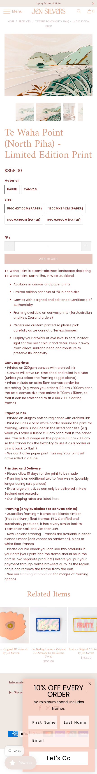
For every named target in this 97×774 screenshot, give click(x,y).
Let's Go (59, 758)
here (55, 498)
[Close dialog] (89, 683)
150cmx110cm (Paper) (24, 208)
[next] (88, 68)
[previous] (9, 68)
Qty (7, 237)
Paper (12, 189)
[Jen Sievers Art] (48, 11)
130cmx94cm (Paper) (65, 208)
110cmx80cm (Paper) (23, 220)
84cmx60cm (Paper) (64, 220)
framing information (36, 574)
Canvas (30, 189)
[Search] (80, 11)
